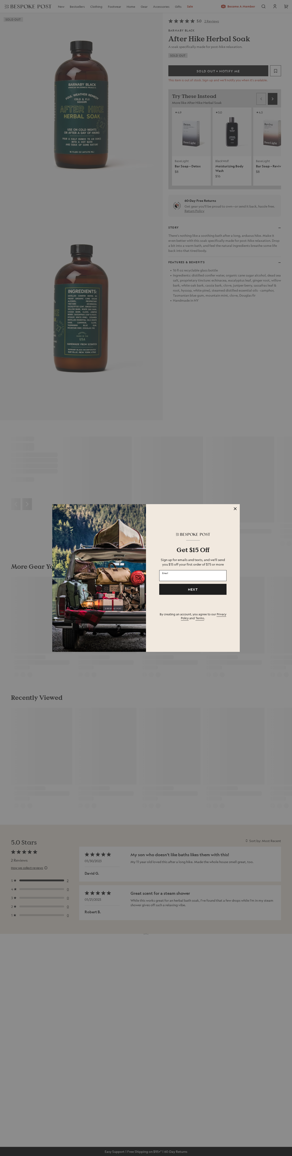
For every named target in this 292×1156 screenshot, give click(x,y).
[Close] (235, 508)
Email (165, 572)
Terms (200, 618)
